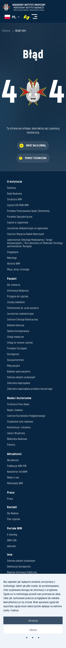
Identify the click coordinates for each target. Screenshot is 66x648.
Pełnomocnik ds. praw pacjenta (23, 307)
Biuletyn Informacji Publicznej (22, 572)
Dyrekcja (11, 187)
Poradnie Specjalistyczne (19, 216)
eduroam (11, 546)
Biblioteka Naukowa (17, 438)
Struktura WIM (14, 199)
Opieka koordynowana (18, 330)
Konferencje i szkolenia (19, 427)
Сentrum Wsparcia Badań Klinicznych (25, 233)
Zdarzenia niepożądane (18, 382)
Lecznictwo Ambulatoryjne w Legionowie (27, 228)
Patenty (11, 444)
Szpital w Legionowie (17, 222)
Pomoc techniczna (35, 158)
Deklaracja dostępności (19, 566)
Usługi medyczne (15, 336)
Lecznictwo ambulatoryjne (20, 313)
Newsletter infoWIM (17, 471)
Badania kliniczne (15, 325)
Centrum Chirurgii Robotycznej (22, 319)
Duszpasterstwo (15, 359)
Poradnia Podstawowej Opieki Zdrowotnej (28, 210)
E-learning (12, 534)
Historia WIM (13, 263)
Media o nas (13, 477)
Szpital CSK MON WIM (18, 205)
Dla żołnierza (13, 284)
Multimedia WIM (15, 483)
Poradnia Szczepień (17, 348)
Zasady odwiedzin (16, 302)
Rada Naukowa (14, 193)
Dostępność (13, 354)
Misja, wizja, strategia (18, 269)
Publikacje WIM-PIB (16, 465)
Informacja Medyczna (18, 290)
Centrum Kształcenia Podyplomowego (26, 415)
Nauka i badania (15, 409)
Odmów (33, 629)
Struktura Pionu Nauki (18, 404)
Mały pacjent (13, 365)
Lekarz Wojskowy (16, 433)
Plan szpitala (13, 519)
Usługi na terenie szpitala (20, 342)
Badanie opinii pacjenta (18, 371)
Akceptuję (33, 620)
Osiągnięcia (12, 251)
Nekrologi (12, 257)
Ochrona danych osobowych (21, 377)
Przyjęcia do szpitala (17, 296)
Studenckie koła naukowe (20, 421)
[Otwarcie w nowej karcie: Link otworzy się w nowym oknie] (26, 17)
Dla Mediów (12, 513)
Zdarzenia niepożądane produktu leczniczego (29, 388)
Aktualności (13, 460)
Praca (10, 498)
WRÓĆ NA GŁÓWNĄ (36, 145)
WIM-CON (11, 540)
